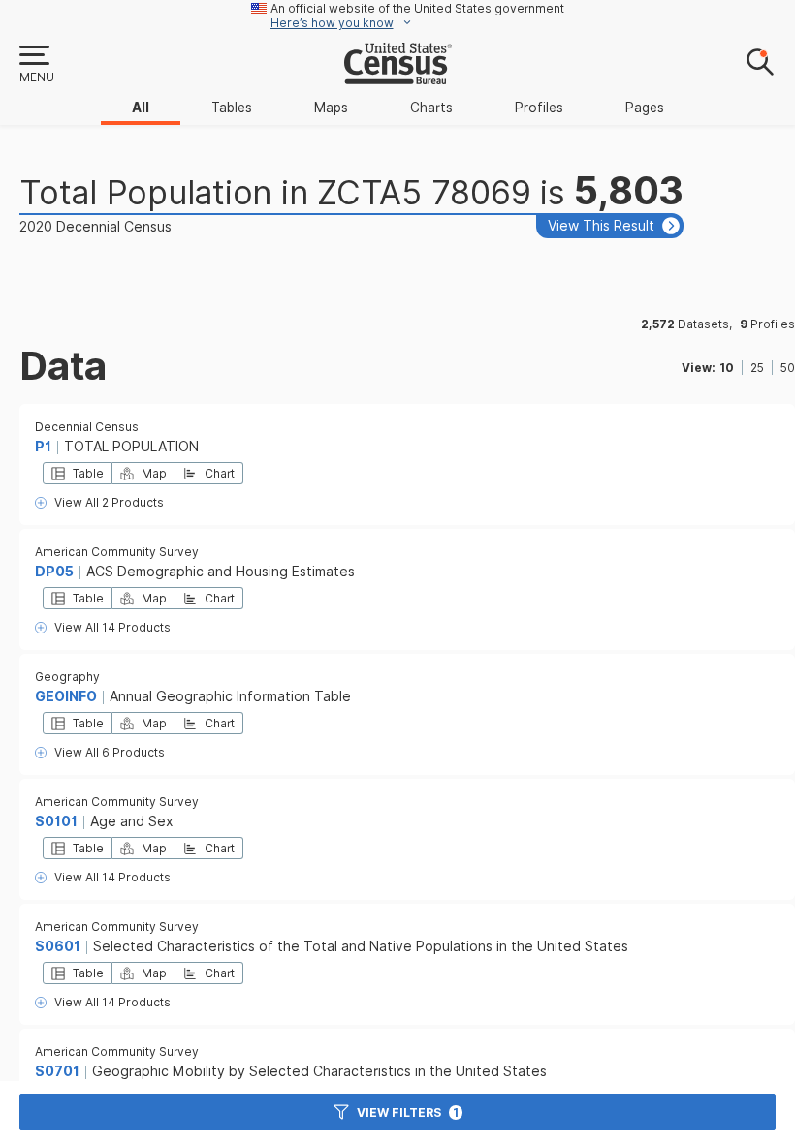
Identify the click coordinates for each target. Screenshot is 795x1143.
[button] (35, 65)
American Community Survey (117, 551)
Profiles (539, 107)
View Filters (408, 1112)
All (140, 107)
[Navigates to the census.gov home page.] (398, 76)
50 (787, 367)
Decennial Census (87, 426)
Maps (331, 107)
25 (757, 367)
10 (726, 367)
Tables (231, 107)
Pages (644, 107)
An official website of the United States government (417, 8)
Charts (431, 107)
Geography (67, 676)
